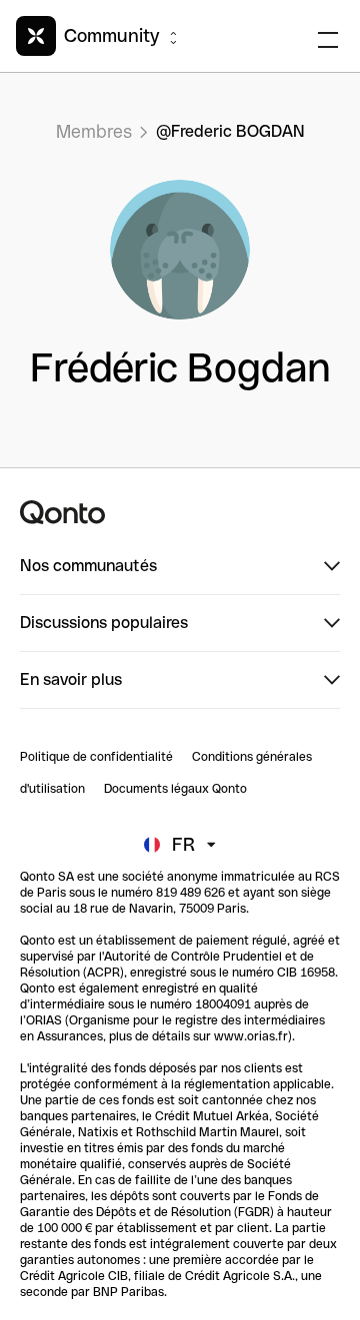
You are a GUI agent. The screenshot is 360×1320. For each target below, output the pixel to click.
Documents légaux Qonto (175, 789)
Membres (94, 131)
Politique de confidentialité (96, 757)
